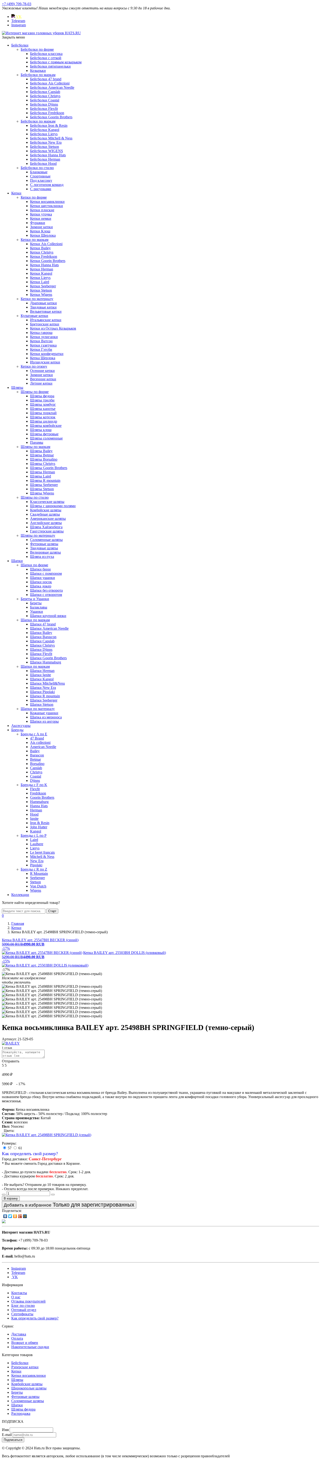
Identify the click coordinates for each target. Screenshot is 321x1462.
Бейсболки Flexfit (44, 109)
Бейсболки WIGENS (46, 151)
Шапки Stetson (41, 704)
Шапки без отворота (46, 590)
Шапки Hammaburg (45, 662)
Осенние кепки (42, 371)
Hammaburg (39, 802)
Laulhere (36, 844)
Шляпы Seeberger (44, 485)
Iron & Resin (39, 823)
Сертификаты (22, 1314)
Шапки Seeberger (43, 700)
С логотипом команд (46, 185)
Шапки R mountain (45, 696)
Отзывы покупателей (28, 1301)
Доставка (18, 1334)
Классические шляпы (47, 502)
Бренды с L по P (34, 835)
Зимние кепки (41, 227)
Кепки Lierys (40, 278)
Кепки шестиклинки (46, 206)
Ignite (34, 819)
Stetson (35, 882)
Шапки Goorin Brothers (48, 658)
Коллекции (20, 895)
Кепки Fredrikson (43, 256)
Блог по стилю (23, 1306)
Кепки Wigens (41, 295)
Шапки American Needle (49, 628)
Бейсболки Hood (43, 164)
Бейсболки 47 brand (45, 79)
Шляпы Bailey (41, 451)
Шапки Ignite (40, 675)
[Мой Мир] (25, 1216)
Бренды (17, 730)
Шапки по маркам (35, 620)
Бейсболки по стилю (37, 168)
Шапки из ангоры (44, 721)
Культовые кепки (34, 316)
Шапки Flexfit (41, 654)
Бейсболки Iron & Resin (48, 125)
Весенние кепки (43, 379)
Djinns (35, 781)
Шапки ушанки (42, 578)
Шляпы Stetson (42, 489)
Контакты (19, 1293)
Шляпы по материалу (38, 535)
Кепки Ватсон (41, 341)
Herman (36, 810)
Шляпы (17, 388)
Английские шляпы (46, 523)
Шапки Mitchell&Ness (47, 683)
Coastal (35, 776)
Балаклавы (38, 607)
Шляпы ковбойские (46, 426)
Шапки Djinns (41, 650)
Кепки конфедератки (46, 354)
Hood (34, 814)
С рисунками (40, 189)
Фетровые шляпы (44, 544)
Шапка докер (40, 586)
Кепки (16, 193)
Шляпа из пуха (42, 557)
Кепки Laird (39, 282)
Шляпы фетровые (44, 434)
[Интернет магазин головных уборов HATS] (41, 33)
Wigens (35, 890)
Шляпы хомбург (43, 404)
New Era (36, 861)
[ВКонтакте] (5, 1216)
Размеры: (9, 1143)
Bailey (35, 751)
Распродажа (20, 1414)
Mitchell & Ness (42, 857)
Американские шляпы (48, 519)
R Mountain (39, 874)
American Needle (43, 747)
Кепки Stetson (41, 290)
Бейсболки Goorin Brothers (51, 117)
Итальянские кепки (45, 320)
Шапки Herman (42, 671)
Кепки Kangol (41, 273)
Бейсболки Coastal (44, 100)
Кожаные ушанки (44, 713)
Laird (34, 840)
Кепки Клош (40, 231)
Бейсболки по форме (37, 49)
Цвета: (9, 1131)
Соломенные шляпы (46, 540)
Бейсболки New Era (46, 142)
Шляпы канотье (42, 409)
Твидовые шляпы (44, 548)
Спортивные (40, 176)
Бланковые (38, 172)
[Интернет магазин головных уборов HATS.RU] (4, 1222)
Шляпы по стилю (35, 497)
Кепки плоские (42, 210)
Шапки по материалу (38, 709)
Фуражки (37, 223)
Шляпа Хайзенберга (46, 527)
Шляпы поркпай (43, 413)
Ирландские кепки (45, 362)
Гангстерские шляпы (47, 531)
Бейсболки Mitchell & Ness (51, 138)
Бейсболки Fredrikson (47, 113)
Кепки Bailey (40, 248)
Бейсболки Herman (45, 159)
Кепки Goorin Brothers (47, 261)
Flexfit (35, 789)
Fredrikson (38, 793)
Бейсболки (19, 45)
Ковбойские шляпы (45, 510)
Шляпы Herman (42, 472)
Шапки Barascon (43, 637)
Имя (5, 1430)
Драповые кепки (43, 303)
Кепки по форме (34, 197)
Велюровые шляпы (45, 552)
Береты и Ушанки (35, 599)
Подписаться (13, 1440)
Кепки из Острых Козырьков (53, 328)
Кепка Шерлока (42, 358)
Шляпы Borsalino (43, 459)
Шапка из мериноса (46, 717)
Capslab (36, 768)
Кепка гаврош (41, 333)
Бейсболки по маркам (38, 75)
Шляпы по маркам (35, 447)
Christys (36, 772)
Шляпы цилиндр (43, 421)
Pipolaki (36, 865)
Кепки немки (40, 218)
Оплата (17, 1338)
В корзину (11, 1198)
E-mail (7, 1435)
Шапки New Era (43, 688)
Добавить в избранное (69, 1205)
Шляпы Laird (40, 476)
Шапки (17, 561)
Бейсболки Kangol (44, 130)
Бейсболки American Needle (52, 87)
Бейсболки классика (46, 54)
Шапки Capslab (42, 641)
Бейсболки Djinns (44, 104)
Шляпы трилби (42, 400)
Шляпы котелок (42, 417)
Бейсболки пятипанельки (50, 66)
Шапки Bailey (41, 633)
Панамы (36, 442)
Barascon (37, 755)
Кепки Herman (41, 269)
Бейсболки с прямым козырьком (56, 62)
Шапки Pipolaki (42, 692)
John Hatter (38, 827)
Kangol (35, 831)
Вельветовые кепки (46, 311)
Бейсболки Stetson (44, 147)
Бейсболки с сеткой (45, 58)
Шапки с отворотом (46, 595)
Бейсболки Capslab (45, 92)
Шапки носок (41, 582)
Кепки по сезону (34, 366)
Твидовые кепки (43, 307)
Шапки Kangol (42, 679)
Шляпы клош (40, 430)
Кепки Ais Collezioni (46, 244)
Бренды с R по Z (34, 869)
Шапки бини (40, 569)
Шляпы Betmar (42, 455)
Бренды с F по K (34, 785)
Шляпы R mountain (45, 480)
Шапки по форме (34, 565)
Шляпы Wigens (42, 493)
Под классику (41, 180)
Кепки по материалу (37, 299)
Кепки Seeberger (43, 286)
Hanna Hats (39, 806)
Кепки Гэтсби (41, 349)
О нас (15, 1297)
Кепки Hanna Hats (44, 265)
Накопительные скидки (30, 1347)
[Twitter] (10, 1216)
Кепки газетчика (43, 345)
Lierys (34, 848)
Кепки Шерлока (43, 235)
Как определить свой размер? (30, 1153)
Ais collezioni (40, 743)
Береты (36, 603)
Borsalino (37, 764)
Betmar (35, 759)
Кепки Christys (41, 252)
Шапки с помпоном (46, 573)
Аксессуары (21, 726)
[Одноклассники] (15, 1216)
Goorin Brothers (42, 797)
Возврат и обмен (24, 1343)
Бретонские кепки (44, 324)
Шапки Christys (42, 645)
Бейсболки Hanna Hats (48, 155)
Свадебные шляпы (45, 514)
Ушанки (36, 611)
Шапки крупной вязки (48, 616)
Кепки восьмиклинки (47, 202)
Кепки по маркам (34, 240)
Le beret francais (42, 852)
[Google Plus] (20, 1216)
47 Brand (37, 738)
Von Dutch (38, 886)
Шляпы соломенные (46, 438)
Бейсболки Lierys (44, 134)
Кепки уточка (41, 214)
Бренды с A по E (34, 734)
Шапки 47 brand (43, 624)
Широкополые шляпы (29, 1388)
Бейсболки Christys (45, 96)
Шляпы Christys (42, 464)
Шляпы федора (42, 396)
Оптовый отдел (23, 1310)
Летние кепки (41, 383)
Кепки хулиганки (44, 337)
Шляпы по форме (35, 392)
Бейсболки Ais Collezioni (50, 83)
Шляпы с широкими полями (53, 506)
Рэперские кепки (25, 1367)
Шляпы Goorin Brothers (48, 468)
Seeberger (37, 878)
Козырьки (38, 71)
